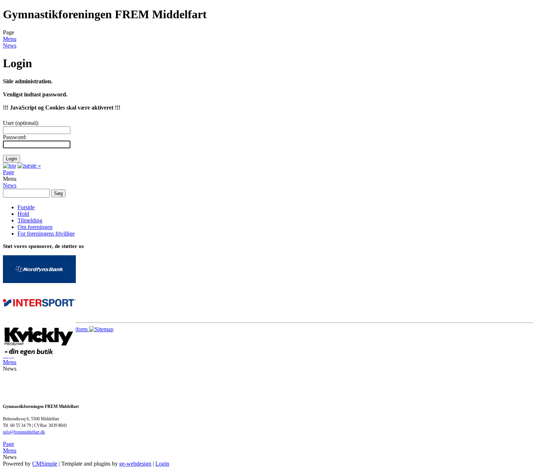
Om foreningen (35, 227)
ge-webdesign (135, 464)
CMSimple (44, 464)
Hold (23, 214)
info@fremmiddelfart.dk (24, 432)
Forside (26, 207)
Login (162, 464)
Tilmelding (30, 220)
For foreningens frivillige (46, 233)
